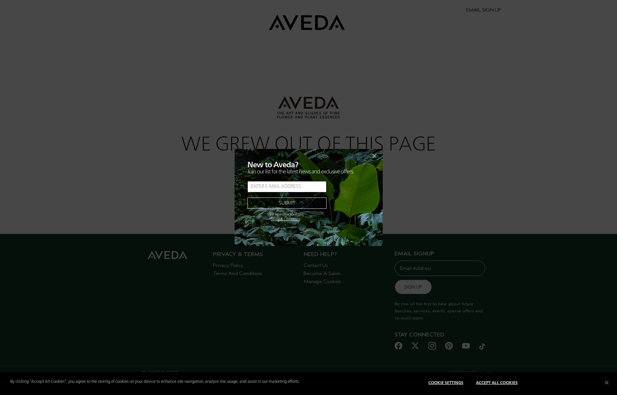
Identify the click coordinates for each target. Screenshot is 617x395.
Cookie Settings (445, 383)
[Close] (607, 382)
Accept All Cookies (497, 383)
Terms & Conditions (285, 219)
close (357, 156)
